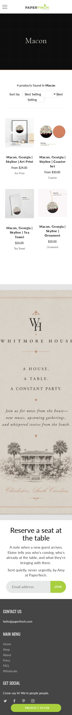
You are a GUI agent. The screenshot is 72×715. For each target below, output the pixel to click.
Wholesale (10, 671)
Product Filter (37, 708)
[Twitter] (5, 700)
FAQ (6, 665)
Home (7, 644)
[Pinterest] (23, 700)
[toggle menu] (4, 7)
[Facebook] (14, 700)
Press (6, 660)
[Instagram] (32, 700)
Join (58, 587)
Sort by (14, 94)
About (7, 655)
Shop (6, 649)
